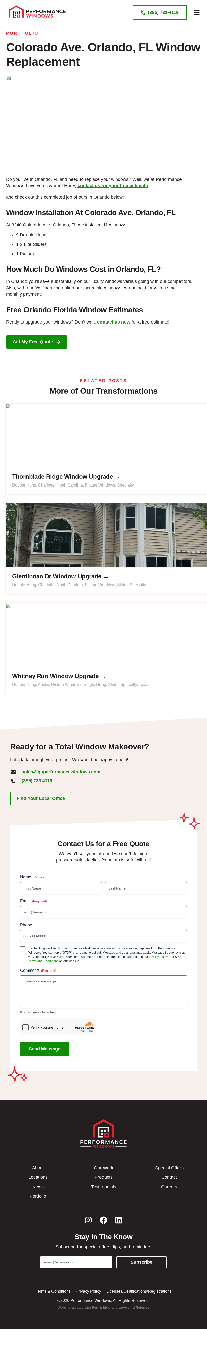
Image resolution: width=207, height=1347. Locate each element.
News (38, 1186)
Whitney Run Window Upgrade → (59, 675)
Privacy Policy (88, 1291)
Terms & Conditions (53, 1291)
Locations (38, 1177)
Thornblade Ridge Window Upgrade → (66, 476)
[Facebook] (103, 1220)
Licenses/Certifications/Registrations (139, 1291)
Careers (169, 1186)
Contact (169, 1177)
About (38, 1167)
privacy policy (158, 957)
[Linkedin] (118, 1220)
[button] (197, 12)
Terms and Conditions (43, 961)
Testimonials (103, 1186)
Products (104, 1177)
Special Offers (169, 1167)
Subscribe (141, 1262)
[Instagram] (88, 1220)
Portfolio (22, 33)
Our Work (103, 1167)
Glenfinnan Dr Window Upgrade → (60, 576)
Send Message (44, 1049)
